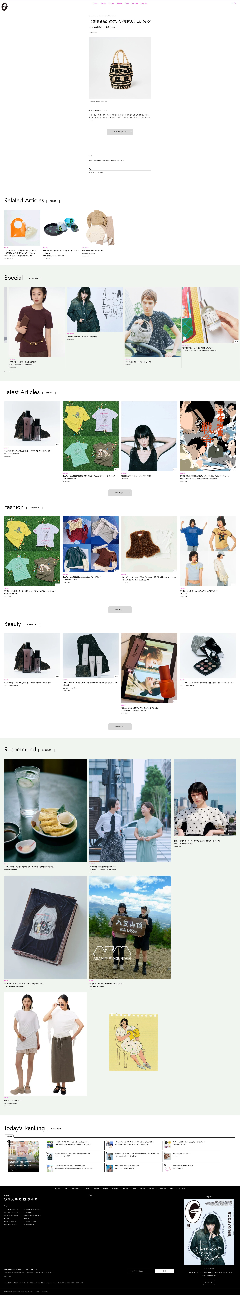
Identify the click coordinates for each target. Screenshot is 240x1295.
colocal (54, 1283)
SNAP (66, 1189)
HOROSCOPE (162, 1189)
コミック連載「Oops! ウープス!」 (32, 1209)
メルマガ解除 (7, 1276)
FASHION (57, 1189)
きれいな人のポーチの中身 (11, 1215)
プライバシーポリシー (23, 1272)
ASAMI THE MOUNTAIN (10, 1221)
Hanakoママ (61, 1283)
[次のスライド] (8, 371)
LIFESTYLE (125, 1189)
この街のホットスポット (30, 1221)
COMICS (142, 1189)
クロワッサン (22, 1283)
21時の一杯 (26, 1218)
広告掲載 (37, 1291)
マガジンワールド (29, 1291)
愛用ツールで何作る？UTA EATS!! (32, 1215)
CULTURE (105, 1189)
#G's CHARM (92, 173)
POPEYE (16, 1283)
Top (90, 15)
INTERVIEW (115, 1189)
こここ (77, 1283)
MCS (82, 1283)
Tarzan (49, 1283)
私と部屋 (6, 1218)
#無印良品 (100, 173)
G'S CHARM (87, 1189)
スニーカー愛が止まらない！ (11, 1209)
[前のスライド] (5, 371)
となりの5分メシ (28, 1212)
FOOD (134, 1189)
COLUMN (151, 1189)
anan (5, 1283)
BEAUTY (96, 1189)
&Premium (43, 1283)
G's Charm (94, 15)
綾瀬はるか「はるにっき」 (11, 1224)
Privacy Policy (45, 1291)
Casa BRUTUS (30, 1283)
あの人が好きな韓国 (29, 1224)
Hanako (38, 1283)
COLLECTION (75, 1189)
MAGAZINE (182, 1189)
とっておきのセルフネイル (11, 1212)
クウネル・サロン (69, 1283)
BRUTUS (10, 1283)
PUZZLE (172, 1189)
